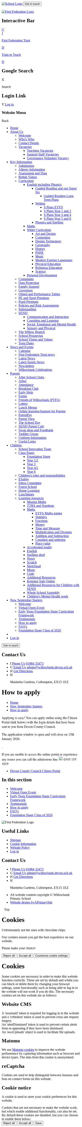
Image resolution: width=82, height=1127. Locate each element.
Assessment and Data (33, 173)
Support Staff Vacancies (43, 154)
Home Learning (29, 490)
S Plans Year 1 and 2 (57, 211)
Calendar (24, 351)
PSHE (39, 252)
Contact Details (29, 143)
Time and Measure (47, 528)
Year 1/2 (32, 460)
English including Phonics (44, 184)
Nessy (31, 558)
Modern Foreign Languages (53, 260)
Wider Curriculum (39, 230)
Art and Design (45, 233)
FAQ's (23, 626)
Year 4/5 (32, 468)
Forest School (28, 487)
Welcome (25, 135)
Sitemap (15, 840)
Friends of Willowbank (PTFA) (39, 400)
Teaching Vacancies (40, 150)
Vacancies (25, 147)
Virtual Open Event (31, 607)
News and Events (21, 347)
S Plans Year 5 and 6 (57, 218)
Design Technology (48, 241)
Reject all (9, 955)
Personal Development (42, 275)
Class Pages (26, 453)
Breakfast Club (28, 388)
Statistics (41, 517)
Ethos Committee (30, 483)
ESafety (24, 479)
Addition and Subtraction (52, 536)
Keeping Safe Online (41, 581)
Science (40, 271)
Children (16, 445)
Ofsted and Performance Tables (39, 294)
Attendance (26, 385)
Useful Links (27, 441)
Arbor (22, 381)
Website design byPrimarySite (31, 902)
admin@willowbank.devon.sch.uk (49, 667)
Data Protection (29, 283)
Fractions (41, 521)
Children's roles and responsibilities (42, 475)
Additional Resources (41, 577)
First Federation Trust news (37, 354)
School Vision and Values (36, 339)
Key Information (21, 162)
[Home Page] (12, 3)
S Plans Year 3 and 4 (57, 215)
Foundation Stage (38, 456)
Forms (23, 396)
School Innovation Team (35, 449)
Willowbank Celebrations (35, 369)
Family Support (29, 286)
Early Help (26, 392)
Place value (42, 543)
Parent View (27, 419)
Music (39, 256)
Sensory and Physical (41, 328)
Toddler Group (28, 434)
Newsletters (26, 366)
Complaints (26, 279)
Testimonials (27, 619)
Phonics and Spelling (49, 222)
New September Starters (26, 600)
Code (30, 573)
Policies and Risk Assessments (39, 305)
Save (38, 1123)
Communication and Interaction (48, 317)
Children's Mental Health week (47, 596)
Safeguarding (27, 309)
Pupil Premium (28, 301)
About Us (16, 131)
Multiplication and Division (53, 532)
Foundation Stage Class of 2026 (40, 630)
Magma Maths (36, 502)
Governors (26, 290)
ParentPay (25, 415)
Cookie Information (23, 844)
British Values (28, 177)
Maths (31, 226)
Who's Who (26, 139)
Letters (23, 403)
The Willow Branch (32, 332)
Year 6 (31, 471)
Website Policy (20, 847)
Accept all (25, 955)
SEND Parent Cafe (31, 426)
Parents (15, 373)
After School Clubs (31, 377)
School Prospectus (31, 335)
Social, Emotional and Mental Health (51, 324)
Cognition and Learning (43, 320)
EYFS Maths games (48, 513)
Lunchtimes (26, 494)
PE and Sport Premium (34, 298)
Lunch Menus (28, 407)
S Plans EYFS (53, 207)
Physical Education (48, 264)
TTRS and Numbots (40, 505)
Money (40, 524)
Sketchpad (34, 566)
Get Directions (23, 671)
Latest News (27, 358)
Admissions (26, 165)
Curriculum (26, 181)
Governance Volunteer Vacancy (48, 158)
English (32, 551)
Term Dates (26, 343)
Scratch (32, 562)
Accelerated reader (39, 547)
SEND (23, 313)
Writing (40, 203)
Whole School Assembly (43, 592)
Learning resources (31, 498)
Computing (42, 237)
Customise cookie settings (51, 955)
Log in (9, 104)
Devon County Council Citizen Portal (35, 771)
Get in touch (32, 3)
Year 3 (31, 464)
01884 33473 (35, 663)
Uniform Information (32, 437)
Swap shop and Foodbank (36, 430)
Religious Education (48, 267)
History (40, 249)
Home (14, 128)
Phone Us (18, 663)
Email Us (19, 667)
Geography (42, 245)
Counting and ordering (50, 539)
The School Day (29, 422)
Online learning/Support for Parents (42, 411)
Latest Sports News (31, 362)
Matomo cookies (23, 1049)
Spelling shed (36, 555)
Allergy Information (32, 169)
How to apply (28, 623)
